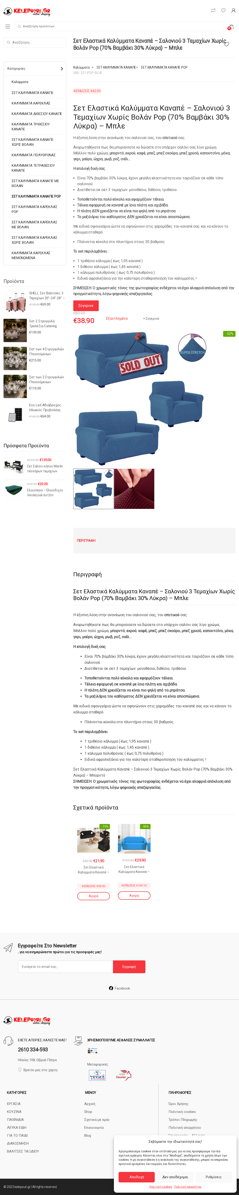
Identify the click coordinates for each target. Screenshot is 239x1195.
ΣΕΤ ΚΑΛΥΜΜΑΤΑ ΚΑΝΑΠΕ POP (164, 67)
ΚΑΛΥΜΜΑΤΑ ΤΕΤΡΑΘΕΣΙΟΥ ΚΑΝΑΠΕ (33, 168)
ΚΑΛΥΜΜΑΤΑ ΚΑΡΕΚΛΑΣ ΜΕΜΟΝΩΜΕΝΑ (31, 255)
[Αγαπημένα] (230, 43)
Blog (87, 1135)
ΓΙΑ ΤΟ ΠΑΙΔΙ (17, 1135)
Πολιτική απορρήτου (187, 1186)
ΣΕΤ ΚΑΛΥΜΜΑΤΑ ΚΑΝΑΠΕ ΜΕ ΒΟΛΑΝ (35, 183)
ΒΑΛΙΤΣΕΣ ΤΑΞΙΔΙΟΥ (23, 1151)
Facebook (122, 988)
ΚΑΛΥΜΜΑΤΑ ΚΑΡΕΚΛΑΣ (31, 103)
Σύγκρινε (152, 318)
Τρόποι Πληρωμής (183, 1120)
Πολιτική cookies (160, 1186)
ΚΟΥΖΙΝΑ (14, 1112)
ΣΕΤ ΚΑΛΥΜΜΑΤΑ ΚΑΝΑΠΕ (116, 67)
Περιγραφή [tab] (86, 540)
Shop (88, 1112)
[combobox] (119, 26)
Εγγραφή (129, 967)
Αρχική (89, 1104)
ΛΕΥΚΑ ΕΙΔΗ (16, 1128)
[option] (141, 398)
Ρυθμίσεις (214, 1177)
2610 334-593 (33, 1050)
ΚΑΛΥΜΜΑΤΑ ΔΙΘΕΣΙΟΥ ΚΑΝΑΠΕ (37, 114)
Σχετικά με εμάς (97, 1120)
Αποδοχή (137, 1177)
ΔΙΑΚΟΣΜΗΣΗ (18, 1143)
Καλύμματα (81, 67)
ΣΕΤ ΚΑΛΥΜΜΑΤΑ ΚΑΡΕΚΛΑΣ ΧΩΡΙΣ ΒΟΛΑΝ (34, 240)
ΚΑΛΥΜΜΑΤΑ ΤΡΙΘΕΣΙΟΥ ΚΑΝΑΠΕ (31, 126)
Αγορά (93, 896)
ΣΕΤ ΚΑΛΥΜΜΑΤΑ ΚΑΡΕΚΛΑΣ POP (34, 209)
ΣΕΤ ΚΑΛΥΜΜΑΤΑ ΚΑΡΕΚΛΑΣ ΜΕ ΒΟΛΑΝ (34, 224)
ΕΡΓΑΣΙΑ (14, 1104)
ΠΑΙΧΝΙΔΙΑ (15, 1120)
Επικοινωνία (94, 1128)
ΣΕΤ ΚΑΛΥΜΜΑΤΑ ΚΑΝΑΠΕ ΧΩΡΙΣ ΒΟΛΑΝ (32, 142)
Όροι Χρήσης (179, 1104)
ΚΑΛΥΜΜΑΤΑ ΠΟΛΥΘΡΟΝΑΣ (34, 155)
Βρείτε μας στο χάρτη (40, 1070)
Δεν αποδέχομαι (175, 1177)
